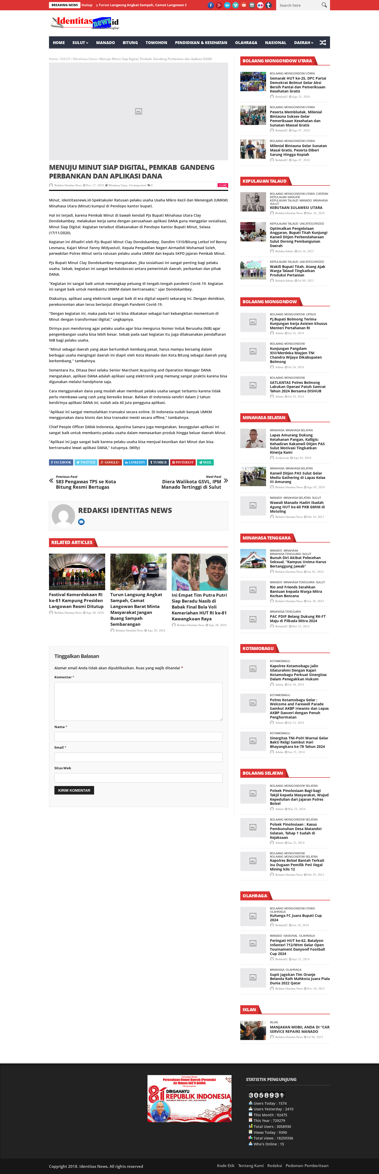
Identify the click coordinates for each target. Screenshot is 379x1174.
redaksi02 (281, 96)
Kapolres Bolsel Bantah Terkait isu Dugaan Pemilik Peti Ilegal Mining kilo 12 (297, 865)
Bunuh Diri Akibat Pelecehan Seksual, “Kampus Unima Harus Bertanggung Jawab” (298, 562)
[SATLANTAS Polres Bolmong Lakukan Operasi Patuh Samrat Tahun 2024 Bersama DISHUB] (253, 385)
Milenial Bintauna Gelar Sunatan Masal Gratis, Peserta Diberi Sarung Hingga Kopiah (298, 150)
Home (59, 42)
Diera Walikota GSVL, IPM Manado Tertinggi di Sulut (191, 482)
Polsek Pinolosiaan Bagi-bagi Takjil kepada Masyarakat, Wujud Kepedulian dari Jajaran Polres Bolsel (299, 797)
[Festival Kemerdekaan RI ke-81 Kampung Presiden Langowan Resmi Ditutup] (77, 572)
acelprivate (282, 457)
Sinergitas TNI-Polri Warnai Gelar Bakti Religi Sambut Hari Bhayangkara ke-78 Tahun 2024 (299, 742)
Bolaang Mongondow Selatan (294, 785)
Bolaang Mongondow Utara (292, 73)
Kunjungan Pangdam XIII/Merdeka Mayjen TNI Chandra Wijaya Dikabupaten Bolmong (296, 355)
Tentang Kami (251, 1165)
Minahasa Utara (85, 59)
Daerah (302, 42)
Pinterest (185, 462)
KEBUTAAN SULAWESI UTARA (296, 207)
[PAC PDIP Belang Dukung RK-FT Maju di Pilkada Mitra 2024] (253, 619)
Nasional (275, 42)
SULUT (78, 42)
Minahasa (320, 200)
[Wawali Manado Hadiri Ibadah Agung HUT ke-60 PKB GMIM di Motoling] (253, 506)
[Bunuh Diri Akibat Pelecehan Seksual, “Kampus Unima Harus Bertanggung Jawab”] (253, 558)
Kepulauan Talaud (284, 200)
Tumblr (160, 462)
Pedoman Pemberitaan (307, 1165)
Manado (105, 42)
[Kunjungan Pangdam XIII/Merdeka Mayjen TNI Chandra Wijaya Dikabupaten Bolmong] (253, 351)
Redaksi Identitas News (68, 185)
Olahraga (246, 42)
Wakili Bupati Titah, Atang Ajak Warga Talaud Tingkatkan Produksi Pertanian (297, 271)
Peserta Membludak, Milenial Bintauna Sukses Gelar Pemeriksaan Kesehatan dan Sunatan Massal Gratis (296, 118)
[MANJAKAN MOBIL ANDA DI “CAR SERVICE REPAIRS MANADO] (253, 1030)
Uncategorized (137, 185)
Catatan (322, 193)
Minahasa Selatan (299, 430)
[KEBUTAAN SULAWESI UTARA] (253, 202)
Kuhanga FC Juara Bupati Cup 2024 (296, 917)
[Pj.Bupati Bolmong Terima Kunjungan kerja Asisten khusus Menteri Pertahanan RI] (253, 322)
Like (224, 185)
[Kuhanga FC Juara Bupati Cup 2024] (253, 916)
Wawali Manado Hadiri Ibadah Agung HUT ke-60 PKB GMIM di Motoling (297, 507)
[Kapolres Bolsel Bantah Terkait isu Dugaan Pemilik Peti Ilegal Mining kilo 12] (253, 861)
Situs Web (62, 768)
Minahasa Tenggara (285, 553)
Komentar (64, 677)
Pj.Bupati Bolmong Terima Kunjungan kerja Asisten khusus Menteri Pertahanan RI (298, 323)
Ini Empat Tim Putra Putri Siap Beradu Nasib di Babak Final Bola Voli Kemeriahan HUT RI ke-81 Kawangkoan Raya (199, 607)
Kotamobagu (280, 661)
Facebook (62, 462)
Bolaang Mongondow (287, 314)
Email (60, 747)
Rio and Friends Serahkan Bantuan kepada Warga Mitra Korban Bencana (296, 591)
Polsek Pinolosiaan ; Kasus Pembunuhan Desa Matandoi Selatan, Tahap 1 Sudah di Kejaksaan (296, 831)
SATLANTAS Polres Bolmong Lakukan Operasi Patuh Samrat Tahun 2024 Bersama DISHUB (298, 387)
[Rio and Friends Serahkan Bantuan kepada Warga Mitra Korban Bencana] (253, 590)
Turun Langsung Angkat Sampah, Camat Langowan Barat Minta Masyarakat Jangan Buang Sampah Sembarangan (168, 5)
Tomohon (156, 42)
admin (279, 333)
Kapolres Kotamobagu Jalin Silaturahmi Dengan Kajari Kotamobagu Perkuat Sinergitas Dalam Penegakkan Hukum (298, 672)
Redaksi (274, 1165)
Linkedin (137, 462)
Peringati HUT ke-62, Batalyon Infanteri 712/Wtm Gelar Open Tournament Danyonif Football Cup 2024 (297, 947)
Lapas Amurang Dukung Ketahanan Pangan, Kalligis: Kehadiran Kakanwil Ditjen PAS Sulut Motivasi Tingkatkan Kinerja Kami (297, 444)
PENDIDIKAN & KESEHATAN (201, 42)
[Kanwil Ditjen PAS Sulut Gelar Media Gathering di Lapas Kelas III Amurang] (253, 476)
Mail (207, 462)
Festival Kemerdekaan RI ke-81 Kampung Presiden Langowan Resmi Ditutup (76, 600)
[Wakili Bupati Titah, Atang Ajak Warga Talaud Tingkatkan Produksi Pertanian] (253, 270)
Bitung (130, 42)
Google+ (112, 462)
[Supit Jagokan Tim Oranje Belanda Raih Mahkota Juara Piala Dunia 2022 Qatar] (253, 977)
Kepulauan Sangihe (285, 197)
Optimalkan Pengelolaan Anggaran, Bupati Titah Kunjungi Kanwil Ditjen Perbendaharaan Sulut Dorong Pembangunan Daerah (298, 237)
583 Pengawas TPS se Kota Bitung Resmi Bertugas (86, 482)
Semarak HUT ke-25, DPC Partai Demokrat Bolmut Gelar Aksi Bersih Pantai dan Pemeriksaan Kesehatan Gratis (298, 85)
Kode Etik (226, 1165)
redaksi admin (284, 251)
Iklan (274, 1022)
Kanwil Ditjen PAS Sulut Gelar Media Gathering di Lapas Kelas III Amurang (297, 477)
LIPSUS (311, 314)
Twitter (87, 462)
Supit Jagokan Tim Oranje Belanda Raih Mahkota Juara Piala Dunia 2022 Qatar (300, 979)
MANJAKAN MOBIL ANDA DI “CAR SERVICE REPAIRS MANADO (299, 1029)
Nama (60, 726)
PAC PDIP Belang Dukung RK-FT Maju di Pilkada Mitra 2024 (298, 618)
